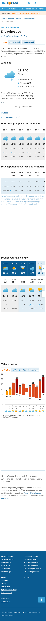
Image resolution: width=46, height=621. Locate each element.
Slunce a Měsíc (15, 42)
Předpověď (29, 9)
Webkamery (5, 568)
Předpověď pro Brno (31, 565)
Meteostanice (8, 117)
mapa (17, 117)
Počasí (4, 42)
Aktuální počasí (7, 556)
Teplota (7, 370)
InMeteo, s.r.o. (19, 612)
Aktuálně (12, 9)
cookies (10, 615)
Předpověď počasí (14, 18)
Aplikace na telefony (9, 590)
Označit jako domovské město (15, 36)
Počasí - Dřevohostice (32, 493)
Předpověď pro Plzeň (31, 572)
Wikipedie (5, 498)
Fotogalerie (5, 587)
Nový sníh (35, 370)
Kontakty (27, 577)
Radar (20, 9)
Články (3, 583)
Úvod (4, 9)
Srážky (23, 370)
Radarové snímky (7, 559)
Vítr (16, 370)
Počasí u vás (5, 565)
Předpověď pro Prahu (31, 562)
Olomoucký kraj (29, 18)
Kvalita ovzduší (28, 42)
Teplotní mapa (6, 572)
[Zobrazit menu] (42, 3)
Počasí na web (6, 593)
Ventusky (4, 598)
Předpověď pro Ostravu (32, 568)
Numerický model (30, 559)
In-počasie (4, 602)
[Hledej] (29, 3)
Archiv (3, 577)
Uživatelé (4, 580)
